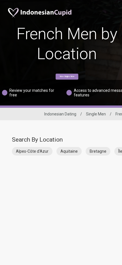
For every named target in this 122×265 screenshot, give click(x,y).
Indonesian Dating (60, 114)
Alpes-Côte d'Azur (32, 151)
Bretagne (98, 151)
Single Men (96, 114)
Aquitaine (69, 151)
